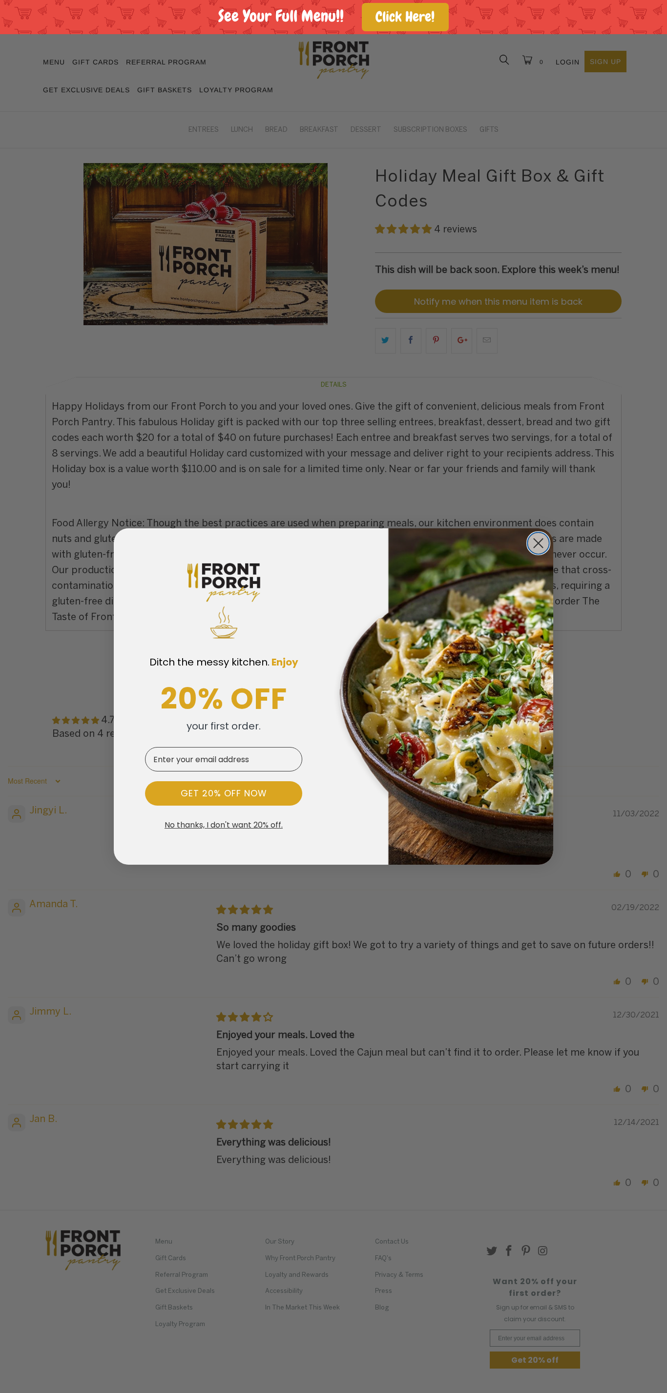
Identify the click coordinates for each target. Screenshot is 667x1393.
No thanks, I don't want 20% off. (224, 825)
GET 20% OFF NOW (224, 793)
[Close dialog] (538, 543)
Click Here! (405, 17)
